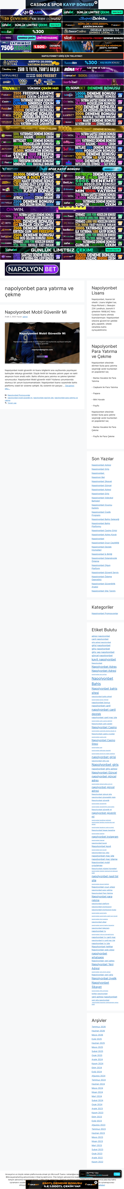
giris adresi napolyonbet (101, 642)
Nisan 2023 (97, 1141)
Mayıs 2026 (97, 1035)
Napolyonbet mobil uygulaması (101, 864)
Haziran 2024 (98, 1084)
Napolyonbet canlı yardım (102, 724)
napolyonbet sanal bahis (99, 913)
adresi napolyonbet (101, 636)
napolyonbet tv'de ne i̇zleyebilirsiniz (103, 934)
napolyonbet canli (101, 705)
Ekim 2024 (97, 1067)
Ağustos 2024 (98, 1076)
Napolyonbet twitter (102, 946)
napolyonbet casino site (99, 737)
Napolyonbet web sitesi (103, 950)
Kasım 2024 (97, 1063)
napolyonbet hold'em (98, 833)
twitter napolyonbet (100, 994)
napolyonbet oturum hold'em (100, 884)
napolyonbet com (97, 747)
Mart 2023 (97, 1145)
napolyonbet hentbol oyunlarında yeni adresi (103, 823)
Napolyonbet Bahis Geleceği (105, 519)
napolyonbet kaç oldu (100, 853)
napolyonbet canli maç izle (104, 717)
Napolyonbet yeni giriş (102, 975)
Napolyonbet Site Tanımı (104, 591)
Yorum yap (12, 403)
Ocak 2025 (97, 1055)
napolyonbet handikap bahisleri (101, 820)
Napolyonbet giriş (105, 765)
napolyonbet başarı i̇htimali (100, 699)
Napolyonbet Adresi (101, 465)
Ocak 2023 (97, 1153)
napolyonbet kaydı (99, 843)
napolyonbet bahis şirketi (102, 696)
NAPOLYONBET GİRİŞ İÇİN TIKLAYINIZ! (62, 56)
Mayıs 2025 (97, 1047)
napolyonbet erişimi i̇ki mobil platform (103, 753)
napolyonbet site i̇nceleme (100, 919)
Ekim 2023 (97, 1117)
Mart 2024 (97, 1096)
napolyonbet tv (99, 931)
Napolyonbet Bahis (102, 681)
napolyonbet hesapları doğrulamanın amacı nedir (105, 1003)
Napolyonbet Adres (104, 666)
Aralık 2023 (97, 1108)
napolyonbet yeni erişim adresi (101, 972)
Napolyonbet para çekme (102, 898)
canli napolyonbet (100, 639)
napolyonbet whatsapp (99, 955)
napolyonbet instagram (105, 836)
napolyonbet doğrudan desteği (101, 750)
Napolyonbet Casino (104, 727)
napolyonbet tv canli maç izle (103, 940)
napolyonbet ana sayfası (99, 674)
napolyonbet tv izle (101, 943)
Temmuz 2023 (99, 1129)
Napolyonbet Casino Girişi (104, 530)
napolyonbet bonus (101, 702)
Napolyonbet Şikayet (102, 481)
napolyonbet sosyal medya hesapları (103, 925)
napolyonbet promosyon (102, 907)
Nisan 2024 (97, 1092)
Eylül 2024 (97, 1072)
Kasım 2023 (97, 1112)
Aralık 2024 (97, 1059)
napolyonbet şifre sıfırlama (100, 991)
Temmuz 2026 (99, 1027)
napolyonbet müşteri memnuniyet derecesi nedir (105, 872)
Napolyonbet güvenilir (100, 800)
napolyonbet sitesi (99, 922)
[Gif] (62, 129)
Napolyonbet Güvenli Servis (105, 572)
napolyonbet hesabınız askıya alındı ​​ (103, 827)
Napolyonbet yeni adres (103, 961)
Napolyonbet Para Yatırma (102, 893)
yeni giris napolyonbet (100, 1000)
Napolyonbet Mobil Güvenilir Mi (36, 312)
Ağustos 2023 (98, 1125)
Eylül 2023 (97, 1121)
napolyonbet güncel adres (104, 778)
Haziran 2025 (98, 1043)
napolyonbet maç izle (103, 855)
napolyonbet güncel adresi (103, 789)
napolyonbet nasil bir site (43, 398)
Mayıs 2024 (97, 1088)
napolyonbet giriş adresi (104, 768)
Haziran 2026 (98, 1031)
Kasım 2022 (97, 1162)
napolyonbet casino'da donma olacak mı (104, 731)
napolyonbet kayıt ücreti (99, 850)
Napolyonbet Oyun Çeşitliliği (105, 543)
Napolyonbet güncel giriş (102, 794)
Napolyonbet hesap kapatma (103, 830)
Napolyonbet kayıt (101, 846)
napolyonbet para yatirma (102, 890)
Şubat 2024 (97, 1100)
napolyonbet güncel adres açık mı (102, 784)
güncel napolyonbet (102, 655)
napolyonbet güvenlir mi (104, 814)
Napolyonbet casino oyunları (103, 734)
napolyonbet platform (100, 903)
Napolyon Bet (98, 477)
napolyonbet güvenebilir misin (104, 797)
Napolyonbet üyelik (104, 978)
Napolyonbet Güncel (102, 485)
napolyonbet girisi (104, 757)
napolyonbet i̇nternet (98, 840)
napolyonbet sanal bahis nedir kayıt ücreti (104, 916)
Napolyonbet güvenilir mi (102, 809)
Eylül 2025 (97, 1039)
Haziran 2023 (98, 1133)
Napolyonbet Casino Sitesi (103, 742)
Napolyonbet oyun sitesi (103, 887)
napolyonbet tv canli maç (104, 937)
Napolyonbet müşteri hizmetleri (104, 868)
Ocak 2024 (97, 1104)
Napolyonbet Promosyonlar (19, 395)
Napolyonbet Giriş (100, 469)
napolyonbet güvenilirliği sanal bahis (103, 807)
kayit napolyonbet (104, 659)
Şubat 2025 (97, 1051)
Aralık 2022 (97, 1157)
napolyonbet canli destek (104, 712)
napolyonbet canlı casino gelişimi (102, 721)
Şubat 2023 (97, 1149)
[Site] (31, 95)
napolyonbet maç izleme (104, 859)
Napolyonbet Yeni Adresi (102, 966)
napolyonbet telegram (100, 928)
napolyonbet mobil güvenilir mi (20, 398)
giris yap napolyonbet (103, 652)
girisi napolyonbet (101, 645)
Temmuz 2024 (99, 1080)
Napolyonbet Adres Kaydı (104, 534)
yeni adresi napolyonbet (104, 996)
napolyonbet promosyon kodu (104, 910)
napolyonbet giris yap (100, 761)
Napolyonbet (98, 473)
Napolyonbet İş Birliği (102, 554)
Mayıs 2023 (97, 1137)
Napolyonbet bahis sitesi (104, 691)
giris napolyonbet (101, 648)
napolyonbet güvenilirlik (99, 803)
